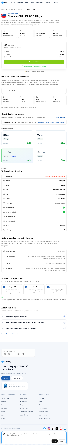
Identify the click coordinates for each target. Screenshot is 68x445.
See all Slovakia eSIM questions (11, 334)
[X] (56, 428)
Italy (2, 415)
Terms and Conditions (26, 411)
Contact (48, 2)
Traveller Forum (43, 411)
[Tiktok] (52, 428)
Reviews (41, 398)
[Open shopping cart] (62, 2)
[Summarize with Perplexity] (18, 354)
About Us (41, 401)
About (54, 2)
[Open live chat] (65, 2)
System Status (43, 415)
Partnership (39, 2)
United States (5, 398)
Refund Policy (24, 415)
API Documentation (44, 418)
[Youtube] (61, 428)
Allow (54, 441)
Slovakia (20, 9)
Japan (3, 418)
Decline (62, 441)
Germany (4, 408)
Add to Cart (35, 62)
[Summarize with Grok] (23, 354)
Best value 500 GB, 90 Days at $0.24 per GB (51, 122)
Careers (41, 405)
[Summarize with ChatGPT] (5, 354)
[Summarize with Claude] (9, 354)
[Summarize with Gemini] (14, 354)
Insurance (20, 2)
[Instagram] (48, 428)
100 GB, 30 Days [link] (30, 9)
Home (3, 9)
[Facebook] (44, 428)
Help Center (17, 378)
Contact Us (23, 401)
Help (26, 2)
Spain (3, 411)
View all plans (60, 117)
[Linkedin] (65, 428)
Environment (43, 408)
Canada (3, 401)
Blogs (32, 2)
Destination (11, 9)
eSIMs (13, 2)
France (3, 405)
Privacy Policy (24, 408)
